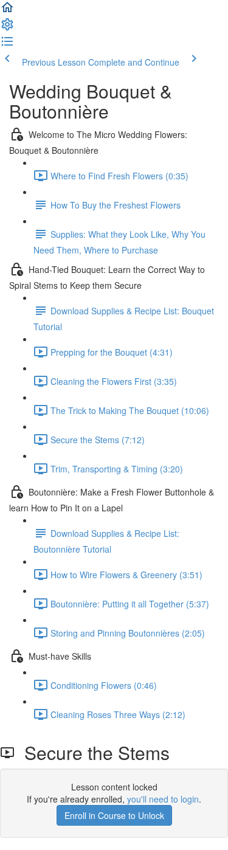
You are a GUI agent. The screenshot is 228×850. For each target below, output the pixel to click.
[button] (7, 11)
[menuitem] (7, 28)
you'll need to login (163, 799)
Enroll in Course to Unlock (114, 815)
